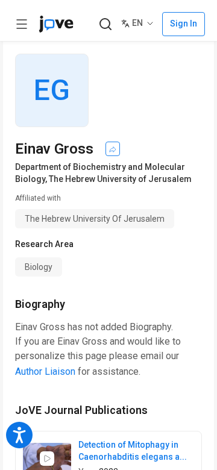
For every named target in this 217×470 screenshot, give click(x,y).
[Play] (47, 458)
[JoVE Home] (56, 24)
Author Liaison (45, 371)
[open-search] (105, 24)
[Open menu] (21, 24)
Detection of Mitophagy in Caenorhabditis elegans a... (132, 451)
